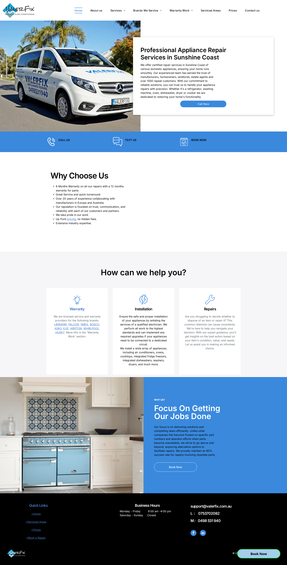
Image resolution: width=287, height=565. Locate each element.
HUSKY (59, 332)
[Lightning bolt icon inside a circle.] (143, 303)
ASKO (57, 328)
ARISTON (76, 328)
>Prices (36, 529)
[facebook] (193, 533)
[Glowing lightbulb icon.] (77, 303)
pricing (71, 219)
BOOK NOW (198, 140)
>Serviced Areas (36, 521)
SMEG (84, 324)
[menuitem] (78, 10)
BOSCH (94, 324)
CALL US (64, 140)
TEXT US (130, 140)
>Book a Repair (36, 537)
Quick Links (38, 505)
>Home (36, 514)
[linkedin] (203, 533)
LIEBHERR (60, 324)
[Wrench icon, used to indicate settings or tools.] (210, 303)
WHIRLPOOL (91, 328)
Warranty (77, 309)
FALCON (73, 324)
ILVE (66, 328)
